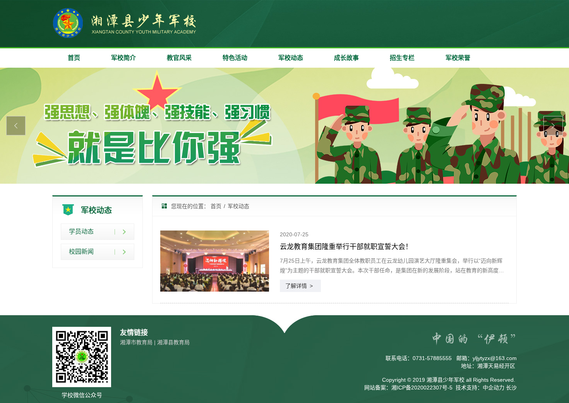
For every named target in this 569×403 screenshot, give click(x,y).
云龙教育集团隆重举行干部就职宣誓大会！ (346, 247)
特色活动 (235, 58)
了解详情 (299, 286)
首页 (74, 58)
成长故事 (346, 58)
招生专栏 (402, 58)
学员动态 (81, 231)
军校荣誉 (458, 58)
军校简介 (123, 58)
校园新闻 (81, 251)
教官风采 (179, 58)
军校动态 (290, 58)
